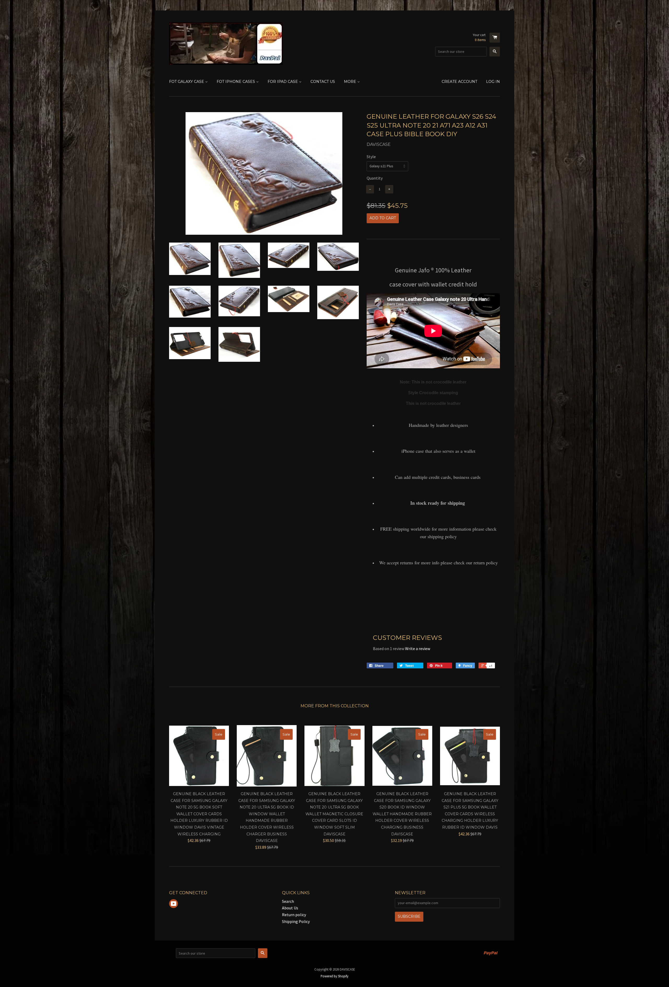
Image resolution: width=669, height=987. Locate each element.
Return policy (294, 914)
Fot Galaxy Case (187, 81)
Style (371, 156)
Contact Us (322, 81)
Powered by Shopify (334, 976)
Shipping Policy (296, 921)
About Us (290, 907)
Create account (459, 81)
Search (288, 901)
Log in (493, 81)
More (350, 81)
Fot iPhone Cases (236, 81)
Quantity (375, 178)
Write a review (417, 648)
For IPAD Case (283, 81)
